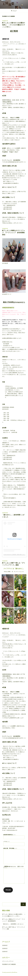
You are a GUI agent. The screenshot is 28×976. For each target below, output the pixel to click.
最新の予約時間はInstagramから (14, 302)
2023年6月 (4, 945)
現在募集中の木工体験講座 (9, 964)
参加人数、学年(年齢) (10, 848)
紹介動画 (14, 31)
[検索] (23, 904)
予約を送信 (8, 889)
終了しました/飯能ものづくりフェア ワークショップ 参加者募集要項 (13, 232)
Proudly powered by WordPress (9, 972)
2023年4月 (4, 951)
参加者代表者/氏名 (9, 834)
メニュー (15, 10)
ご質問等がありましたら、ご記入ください (13, 867)
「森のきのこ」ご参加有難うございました (13, 924)
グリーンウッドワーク (7, 961)
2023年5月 (4, 948)
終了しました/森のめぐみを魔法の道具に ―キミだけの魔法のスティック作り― (13, 25)
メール (6, 841)
